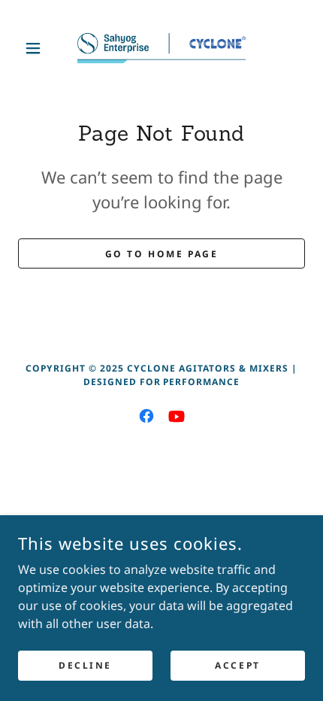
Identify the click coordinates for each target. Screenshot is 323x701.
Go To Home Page (162, 253)
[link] (161, 48)
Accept (237, 665)
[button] (39, 48)
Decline (85, 665)
